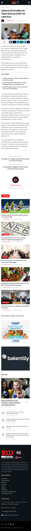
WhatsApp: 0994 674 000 (9, 511)
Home (2, 7)
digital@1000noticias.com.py (10, 515)
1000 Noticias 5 (6, 219)
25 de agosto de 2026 (17, 219)
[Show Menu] (2, 2)
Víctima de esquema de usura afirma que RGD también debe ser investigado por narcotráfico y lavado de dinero (17, 435)
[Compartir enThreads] (28, 42)
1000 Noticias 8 (6, 241)
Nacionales (8, 7)
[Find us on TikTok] (13, 524)
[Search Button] (29, 2)
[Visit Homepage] (15, 2)
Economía (5, 279)
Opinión (3, 488)
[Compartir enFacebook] (10, 42)
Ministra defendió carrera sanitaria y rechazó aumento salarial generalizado (10, 403)
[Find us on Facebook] (1, 524)
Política (5, 257)
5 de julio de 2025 (21, 20)
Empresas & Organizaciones (8, 491)
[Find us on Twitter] (3, 524)
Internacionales (5, 480)
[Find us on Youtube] (11, 524)
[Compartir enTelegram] (24, 42)
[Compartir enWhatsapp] (21, 42)
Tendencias (4, 489)
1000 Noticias (8, 528)
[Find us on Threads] (8, 524)
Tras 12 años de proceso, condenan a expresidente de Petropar (15, 412)
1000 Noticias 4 (10, 20)
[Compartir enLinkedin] (18, 42)
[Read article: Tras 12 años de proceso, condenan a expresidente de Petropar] (15, 297)
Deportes (5, 211)
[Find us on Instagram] (6, 524)
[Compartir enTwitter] (14, 42)
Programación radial (6, 493)
